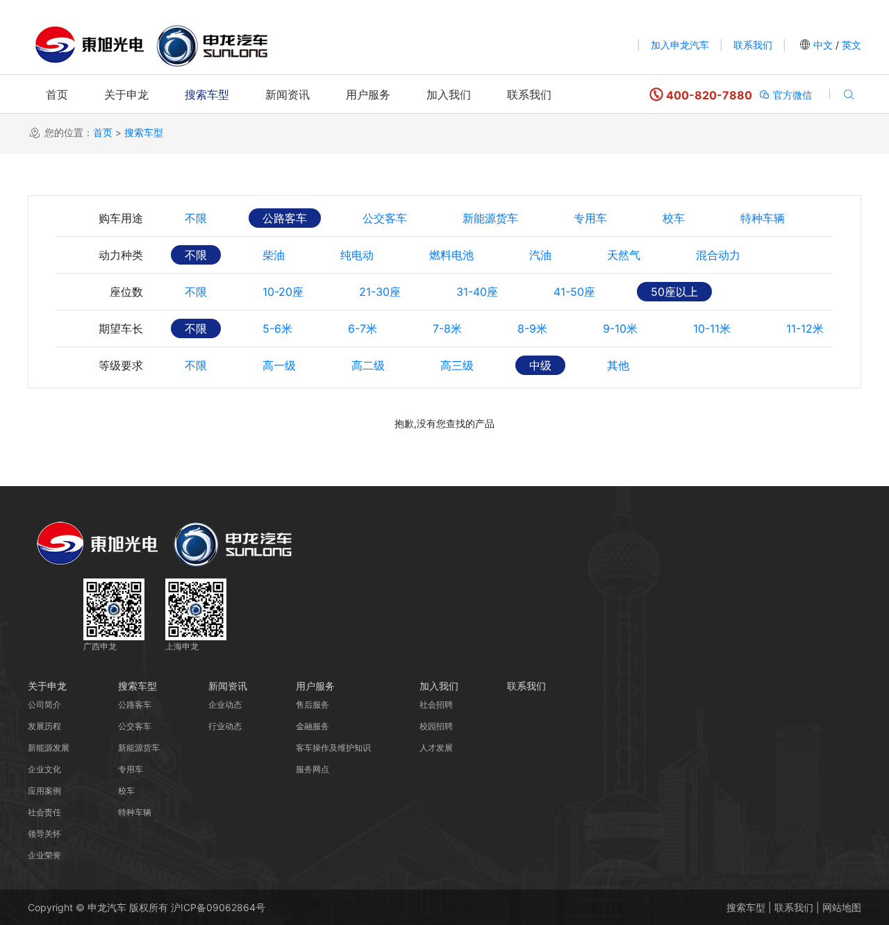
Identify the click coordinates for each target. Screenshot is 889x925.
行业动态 (225, 726)
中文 (823, 45)
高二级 (368, 365)
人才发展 (436, 747)
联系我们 (752, 45)
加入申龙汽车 (680, 45)
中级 (540, 365)
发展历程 (44, 726)
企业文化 (44, 769)
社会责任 (44, 812)
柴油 (274, 255)
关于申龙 (126, 94)
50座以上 (674, 292)
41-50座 (574, 292)
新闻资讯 (287, 94)
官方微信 (791, 95)
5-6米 (277, 328)
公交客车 (385, 218)
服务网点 (312, 769)
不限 (196, 218)
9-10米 (620, 328)
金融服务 (312, 726)
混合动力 (718, 255)
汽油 (540, 255)
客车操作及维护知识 (333, 747)
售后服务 (312, 704)
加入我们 (448, 94)
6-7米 (362, 328)
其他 (618, 365)
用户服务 (368, 94)
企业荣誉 (44, 855)
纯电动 (357, 255)
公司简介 (44, 704)
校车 (674, 218)
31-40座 (477, 292)
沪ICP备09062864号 (218, 907)
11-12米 (805, 328)
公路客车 (285, 218)
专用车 (590, 218)
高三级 (457, 365)
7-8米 (447, 328)
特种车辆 (762, 218)
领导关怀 (44, 833)
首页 (57, 94)
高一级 (279, 365)
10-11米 (712, 328)
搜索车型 (207, 94)
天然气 (623, 255)
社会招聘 (436, 704)
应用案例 (44, 790)
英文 (850, 45)
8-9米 (532, 328)
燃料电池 (451, 255)
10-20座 (283, 292)
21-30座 (380, 292)
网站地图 (841, 907)
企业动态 (225, 704)
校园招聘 (436, 726)
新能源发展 (48, 747)
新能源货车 (490, 218)
